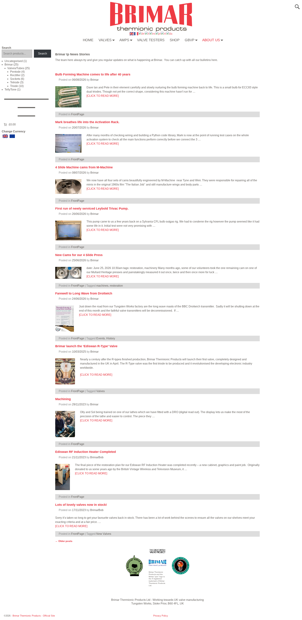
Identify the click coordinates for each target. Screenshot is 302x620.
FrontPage (77, 114)
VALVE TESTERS (150, 40)
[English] (132, 33)
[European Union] (12, 136)
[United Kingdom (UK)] (5, 136)
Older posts (63, 541)
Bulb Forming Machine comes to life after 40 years (92, 74)
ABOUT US (211, 40)
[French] (136, 33)
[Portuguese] (158, 33)
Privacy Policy (160, 615)
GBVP (189, 40)
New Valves (103, 533)
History (110, 338)
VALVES (105, 40)
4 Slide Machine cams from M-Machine (84, 167)
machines (102, 285)
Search (6, 47)
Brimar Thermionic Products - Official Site (34, 615)
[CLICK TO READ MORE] (103, 95)
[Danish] (169, 33)
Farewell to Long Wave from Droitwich (83, 293)
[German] (142, 33)
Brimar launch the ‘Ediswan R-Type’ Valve (86, 346)
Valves (100, 391)
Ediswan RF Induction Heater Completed (85, 452)
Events (100, 338)
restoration (116, 285)
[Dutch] (163, 33)
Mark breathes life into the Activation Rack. (87, 122)
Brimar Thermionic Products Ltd (130, 599)
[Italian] (147, 33)
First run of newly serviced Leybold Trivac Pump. (91, 208)
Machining (63, 399)
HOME (88, 40)
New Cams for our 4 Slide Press (79, 255)
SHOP (174, 40)
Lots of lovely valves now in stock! (81, 504)
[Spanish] (152, 33)
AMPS (124, 40)
